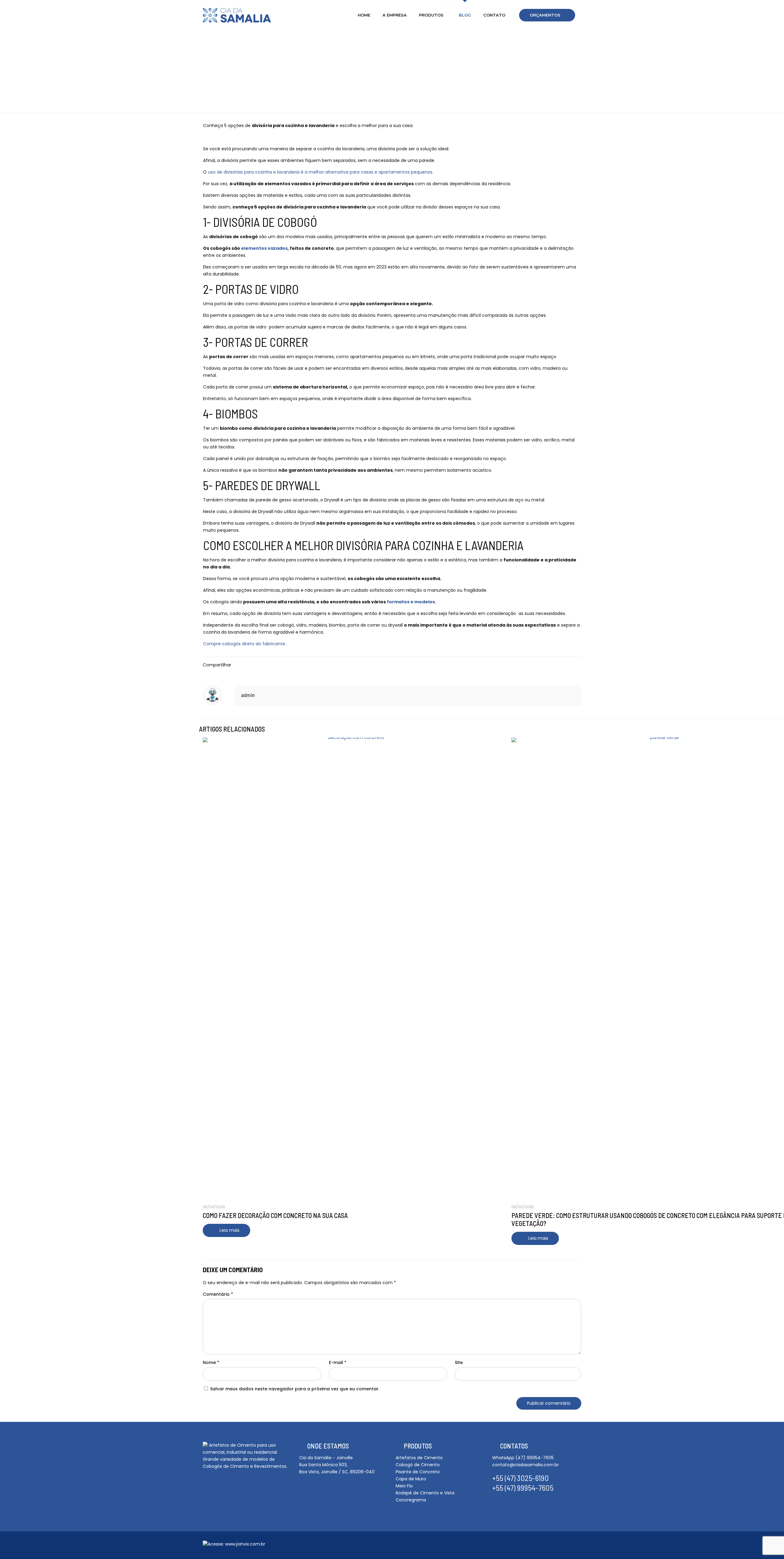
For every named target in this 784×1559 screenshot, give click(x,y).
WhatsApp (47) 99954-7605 (523, 1458)
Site (459, 1362)
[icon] (549, 1545)
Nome (211, 1362)
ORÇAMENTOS (545, 15)
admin (248, 694)
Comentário (218, 1294)
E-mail (337, 1362)
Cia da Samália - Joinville (326, 1458)
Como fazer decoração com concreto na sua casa (275, 1215)
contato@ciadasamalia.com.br (525, 1465)
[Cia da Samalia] (237, 15)
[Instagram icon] (539, 1545)
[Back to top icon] (570, 1544)
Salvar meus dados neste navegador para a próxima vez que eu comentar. (294, 1389)
